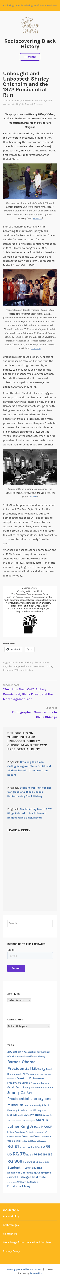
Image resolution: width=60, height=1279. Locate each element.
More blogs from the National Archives (27, 1242)
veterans (11, 1182)
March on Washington (25, 1121)
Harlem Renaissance (42, 1087)
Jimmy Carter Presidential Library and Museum (29, 1098)
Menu (32, 57)
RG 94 (29, 1154)
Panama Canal (31, 1136)
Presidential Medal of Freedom (33, 1141)
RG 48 (22, 1147)
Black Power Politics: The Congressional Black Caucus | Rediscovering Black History (29, 792)
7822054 (32, 496)
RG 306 (14, 1161)
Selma (41, 1162)
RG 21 (13, 1146)
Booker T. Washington (38, 1074)
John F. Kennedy (32, 1105)
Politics (25, 666)
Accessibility (11, 1216)
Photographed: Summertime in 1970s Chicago (34, 713)
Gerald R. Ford (18, 662)
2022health (15, 1051)
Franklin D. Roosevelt (31, 1078)
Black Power (38, 100)
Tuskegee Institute (31, 1177)
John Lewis (24, 1115)
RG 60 (40, 1147)
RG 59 (30, 1147)
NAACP (46, 1127)
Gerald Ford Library (18, 1087)
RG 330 (27, 1161)
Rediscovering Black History (30, 43)
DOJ (50, 1074)
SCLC (35, 1162)
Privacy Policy (11, 1251)
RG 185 (47, 1154)
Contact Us (10, 1233)
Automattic (36, 1273)
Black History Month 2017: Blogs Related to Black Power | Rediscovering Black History (29, 813)
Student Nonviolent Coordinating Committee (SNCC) (29, 1172)
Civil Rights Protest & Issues (28, 104)
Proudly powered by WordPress (24, 1269)
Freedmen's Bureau (18, 1082)
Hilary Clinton (34, 662)
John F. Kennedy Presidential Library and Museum (28, 1110)
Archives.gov (11, 1225)
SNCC (47, 1162)
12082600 (35, 348)
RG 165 (37, 1154)
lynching (36, 1114)
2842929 (37, 218)
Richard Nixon (37, 666)
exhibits (11, 1078)
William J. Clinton (23, 670)
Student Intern (19, 1168)
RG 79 (19, 1154)
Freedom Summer (40, 1083)
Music (37, 1127)
